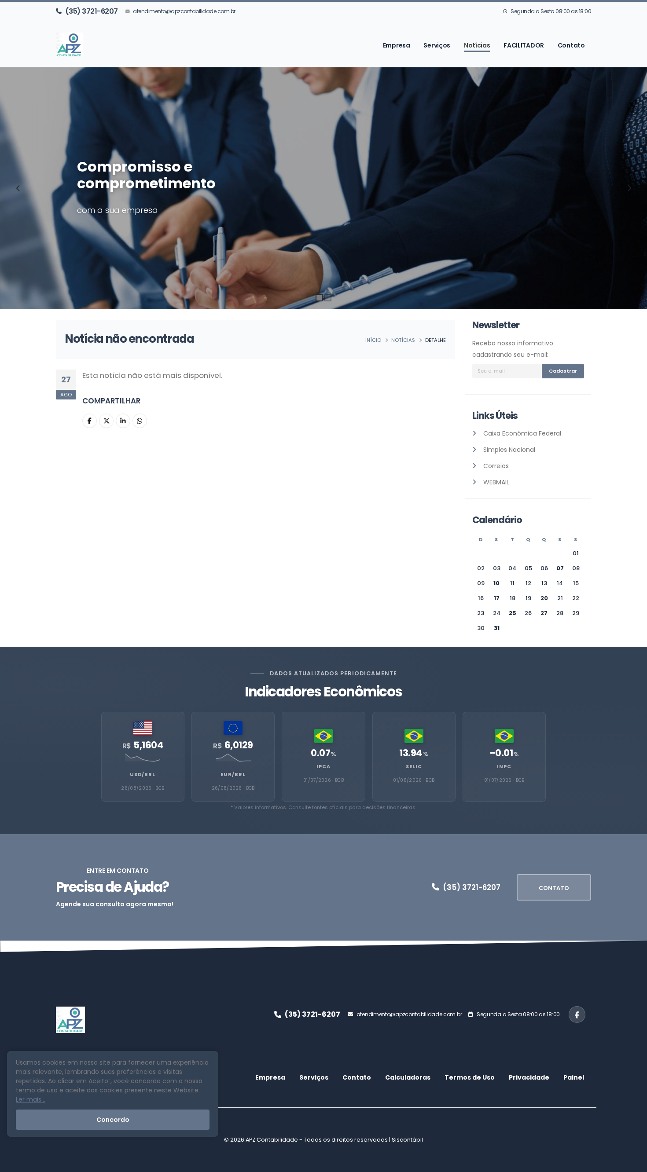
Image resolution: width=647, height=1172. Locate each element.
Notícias (477, 45)
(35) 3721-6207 (91, 11)
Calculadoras (407, 1077)
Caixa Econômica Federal (522, 433)
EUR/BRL (233, 774)
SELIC (414, 766)
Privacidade (529, 1077)
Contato (571, 45)
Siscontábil (407, 1139)
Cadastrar (563, 370)
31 (497, 628)
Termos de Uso (470, 1077)
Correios (496, 465)
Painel (573, 1077)
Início (373, 340)
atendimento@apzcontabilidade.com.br (184, 11)
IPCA (323, 766)
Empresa (396, 45)
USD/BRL (142, 774)
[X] (106, 421)
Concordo (112, 1119)
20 (544, 598)
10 (496, 583)
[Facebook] (89, 421)
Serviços (436, 45)
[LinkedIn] (123, 421)
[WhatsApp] (139, 421)
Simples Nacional (509, 449)
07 (560, 568)
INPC (504, 766)
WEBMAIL (496, 482)
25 (512, 613)
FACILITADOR (524, 45)
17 (497, 598)
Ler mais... (30, 1099)
